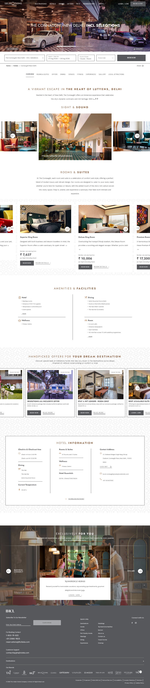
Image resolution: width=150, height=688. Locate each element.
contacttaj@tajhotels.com (17, 653)
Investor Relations (129, 680)
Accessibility (118, 680)
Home (8, 66)
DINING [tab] (62, 74)
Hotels (15, 66)
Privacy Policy (129, 683)
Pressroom (87, 680)
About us (101, 633)
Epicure (100, 630)
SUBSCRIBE (47, 623)
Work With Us (96, 680)
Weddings (101, 623)
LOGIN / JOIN (74, 595)
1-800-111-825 (12, 635)
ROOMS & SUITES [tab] (43, 74)
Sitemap (101, 643)
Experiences (84, 643)
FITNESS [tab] (80, 74)
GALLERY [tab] (102, 74)
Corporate (79, 680)
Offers (82, 630)
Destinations (84, 623)
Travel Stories (102, 640)
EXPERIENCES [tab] (91, 74)
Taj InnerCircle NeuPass (105, 627)
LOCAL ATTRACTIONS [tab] (116, 74)
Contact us (101, 636)
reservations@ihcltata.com (18, 642)
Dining (82, 640)
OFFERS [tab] (54, 74)
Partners (139, 680)
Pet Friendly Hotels (86, 633)
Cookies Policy (139, 683)
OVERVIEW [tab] (30, 74)
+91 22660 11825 (13, 639)
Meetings (83, 636)
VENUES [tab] (71, 74)
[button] (105, 58)
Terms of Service (107, 680)
